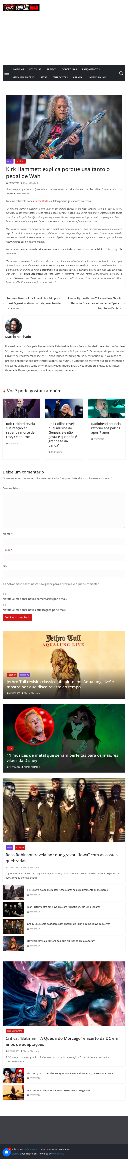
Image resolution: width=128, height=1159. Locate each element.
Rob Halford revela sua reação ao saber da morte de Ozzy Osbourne (20, 430)
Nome (8, 534)
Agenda (77, 77)
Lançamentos (91, 69)
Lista (10, 748)
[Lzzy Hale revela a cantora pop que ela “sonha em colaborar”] (13, 943)
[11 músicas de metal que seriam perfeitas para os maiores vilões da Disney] (64, 706)
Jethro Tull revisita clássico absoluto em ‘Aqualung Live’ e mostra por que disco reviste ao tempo (60, 684)
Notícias (18, 69)
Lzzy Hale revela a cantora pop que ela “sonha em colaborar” (61, 940)
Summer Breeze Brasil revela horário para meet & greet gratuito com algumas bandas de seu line (34, 303)
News (9, 161)
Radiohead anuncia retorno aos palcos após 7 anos (106, 428)
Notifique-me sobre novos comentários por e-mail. (35, 599)
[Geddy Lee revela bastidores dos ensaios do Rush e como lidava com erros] (13, 926)
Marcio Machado (31, 183)
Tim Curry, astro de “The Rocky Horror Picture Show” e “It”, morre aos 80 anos (70, 1073)
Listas (43, 77)
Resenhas (35, 69)
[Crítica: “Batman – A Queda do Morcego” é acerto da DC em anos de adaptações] (64, 993)
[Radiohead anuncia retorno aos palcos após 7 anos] (106, 401)
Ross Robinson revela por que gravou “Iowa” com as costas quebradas (62, 857)
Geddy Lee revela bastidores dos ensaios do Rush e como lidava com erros (68, 923)
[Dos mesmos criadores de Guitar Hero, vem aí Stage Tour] (13, 1092)
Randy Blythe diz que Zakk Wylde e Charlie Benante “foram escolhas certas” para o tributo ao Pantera (94, 303)
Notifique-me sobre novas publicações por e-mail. (34, 610)
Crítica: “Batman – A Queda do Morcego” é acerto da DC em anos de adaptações (62, 1041)
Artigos (51, 69)
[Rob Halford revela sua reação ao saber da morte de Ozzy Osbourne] (21, 401)
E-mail (7, 550)
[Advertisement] (64, 39)
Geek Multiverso (23, 77)
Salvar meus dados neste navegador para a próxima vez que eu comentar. (53, 584)
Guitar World (41, 201)
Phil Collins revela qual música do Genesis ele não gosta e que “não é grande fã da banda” (62, 434)
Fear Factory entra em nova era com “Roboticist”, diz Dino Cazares (63, 906)
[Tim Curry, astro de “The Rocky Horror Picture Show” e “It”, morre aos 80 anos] (13, 1075)
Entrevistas (60, 77)
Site (5, 566)
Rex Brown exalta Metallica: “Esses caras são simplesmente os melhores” (67, 889)
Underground (97, 77)
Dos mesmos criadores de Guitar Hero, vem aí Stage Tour (59, 1090)
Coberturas (69, 69)
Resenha (12, 675)
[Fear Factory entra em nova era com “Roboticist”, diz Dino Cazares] (13, 909)
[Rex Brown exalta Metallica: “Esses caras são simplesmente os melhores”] (13, 892)
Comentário (11, 488)
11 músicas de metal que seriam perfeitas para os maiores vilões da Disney (62, 757)
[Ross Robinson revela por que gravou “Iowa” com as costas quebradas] (64, 810)
